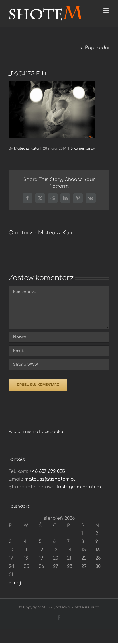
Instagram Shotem (79, 486)
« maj (15, 583)
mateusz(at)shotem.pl (49, 479)
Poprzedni (97, 47)
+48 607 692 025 (47, 471)
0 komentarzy (83, 148)
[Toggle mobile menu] (106, 10)
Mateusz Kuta (26, 148)
